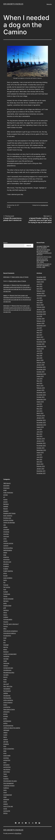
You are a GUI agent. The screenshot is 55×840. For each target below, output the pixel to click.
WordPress (18, 833)
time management (8, 783)
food (4, 589)
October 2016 (40, 344)
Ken (9, 207)
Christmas (6, 531)
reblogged (6, 730)
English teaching (8, 571)
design (5, 552)
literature (5, 651)
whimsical (6, 799)
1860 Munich (7, 483)
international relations (9, 633)
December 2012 (41, 443)
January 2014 (40, 418)
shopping (6, 744)
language (6, 645)
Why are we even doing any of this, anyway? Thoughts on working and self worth (44, 252)
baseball (5, 506)
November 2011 (41, 473)
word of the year (8, 806)
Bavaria (5, 508)
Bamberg (6, 504)
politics (5, 723)
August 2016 (40, 348)
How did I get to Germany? (11, 624)
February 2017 (41, 339)
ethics (5, 573)
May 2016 (39, 355)
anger (5, 490)
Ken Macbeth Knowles (13, 4)
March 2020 (40, 305)
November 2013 (41, 422)
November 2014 (41, 395)
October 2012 (40, 448)
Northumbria (7, 691)
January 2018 (40, 323)
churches (6, 534)
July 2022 (39, 284)
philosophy (6, 711)
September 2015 (41, 374)
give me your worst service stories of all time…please (42, 260)
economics (6, 559)
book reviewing (7, 515)
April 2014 (39, 411)
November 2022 (41, 277)
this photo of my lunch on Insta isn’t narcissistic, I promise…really (44, 265)
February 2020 (41, 307)
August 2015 (40, 376)
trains (5, 790)
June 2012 (39, 457)
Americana (6, 488)
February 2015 (41, 388)
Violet (5, 797)
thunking (5, 778)
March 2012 (40, 464)
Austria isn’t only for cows (44, 257)
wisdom (5, 804)
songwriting (6, 760)
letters (5, 649)
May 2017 (39, 332)
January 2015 (40, 390)
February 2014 (41, 415)
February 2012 (41, 466)
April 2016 (39, 358)
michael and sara (8, 668)
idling (4, 628)
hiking (5, 612)
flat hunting (6, 587)
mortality (6, 675)
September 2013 (41, 425)
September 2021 (41, 295)
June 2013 (39, 431)
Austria (5, 499)
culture (5, 541)
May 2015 (39, 381)
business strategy (8, 520)
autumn (5, 502)
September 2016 (41, 346)
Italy (4, 640)
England (5, 568)
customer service (8, 543)
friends (5, 596)
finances (5, 585)
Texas (5, 774)
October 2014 (40, 397)
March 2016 (40, 360)
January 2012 (40, 468)
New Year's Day (7, 686)
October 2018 (40, 318)
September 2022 (41, 279)
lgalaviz (5, 295)
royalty (5, 735)
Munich (5, 677)
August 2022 (40, 281)
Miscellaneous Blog (8, 672)
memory (5, 665)
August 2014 (40, 401)
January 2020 (40, 309)
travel (5, 792)
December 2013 (41, 420)
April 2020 (39, 302)
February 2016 (41, 362)
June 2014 (40, 406)
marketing (6, 656)
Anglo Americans (8, 492)
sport (4, 762)
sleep (4, 751)
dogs (4, 555)
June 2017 (39, 330)
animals (5, 495)
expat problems (7, 578)
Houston (5, 621)
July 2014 (39, 404)
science (5, 739)
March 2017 (40, 337)
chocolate (6, 529)
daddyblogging (7, 550)
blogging (5, 511)
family (5, 580)
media (5, 661)
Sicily (4, 746)
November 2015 (41, 369)
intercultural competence (10, 631)
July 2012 (39, 454)
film (4, 582)
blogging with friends (9, 513)
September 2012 (41, 450)
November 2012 (41, 445)
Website (49, 4)
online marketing (8, 700)
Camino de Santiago (9, 522)
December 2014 (41, 392)
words (5, 808)
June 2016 (39, 353)
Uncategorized (44, 205)
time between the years (10, 781)
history (5, 615)
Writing (5, 813)
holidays (5, 617)
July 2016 (39, 351)
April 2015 (39, 383)
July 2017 (39, 328)
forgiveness (6, 594)
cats (4, 525)
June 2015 (39, 378)
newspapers (6, 688)
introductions (7, 635)
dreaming (6, 557)
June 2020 (40, 300)
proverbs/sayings (8, 725)
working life (6, 811)
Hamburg (6, 610)
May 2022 (39, 286)
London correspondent (9, 654)
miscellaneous (7, 670)
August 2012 (40, 452)
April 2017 (39, 335)
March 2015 (40, 385)
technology (6, 771)
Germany (6, 601)
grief (4, 608)
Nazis (5, 681)
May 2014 (39, 408)
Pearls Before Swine (9, 709)
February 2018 (41, 321)
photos (5, 714)
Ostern (5, 705)
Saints (5, 737)
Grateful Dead (7, 605)
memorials (6, 663)
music (5, 679)
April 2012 (39, 461)
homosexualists (7, 619)
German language (8, 598)
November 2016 (41, 341)
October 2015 (40, 371)
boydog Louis (7, 518)
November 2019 (41, 314)
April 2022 (39, 288)
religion (5, 732)
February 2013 (41, 438)
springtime (6, 764)
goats (5, 603)
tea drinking (6, 769)
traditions (6, 788)
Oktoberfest (6, 695)
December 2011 (41, 471)
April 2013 (39, 436)
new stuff (6, 684)
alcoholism (6, 485)
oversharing (6, 707)
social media (6, 755)
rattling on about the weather (11, 728)
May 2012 (39, 459)
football (5, 591)
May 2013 (39, 434)
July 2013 (39, 429)
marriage (5, 658)
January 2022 (40, 293)
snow (4, 753)
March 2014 (40, 413)
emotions (6, 564)
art (4, 497)
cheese (5, 527)
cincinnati (6, 536)
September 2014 (41, 399)
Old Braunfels (7, 698)
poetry (5, 718)
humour (5, 626)
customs (5, 545)
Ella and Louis (7, 561)
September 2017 (41, 325)
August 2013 (40, 427)
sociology (6, 758)
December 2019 (41, 311)
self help (5, 741)
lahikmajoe (6, 277)
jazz (4, 642)
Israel (4, 638)
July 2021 (39, 298)
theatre (5, 776)
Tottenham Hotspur (9, 785)
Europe (5, 575)
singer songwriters (8, 748)
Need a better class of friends (20, 277)
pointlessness (7, 721)
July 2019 (39, 316)
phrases (5, 716)
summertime (6, 767)
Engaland (6, 566)
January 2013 (40, 441)
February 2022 (41, 291)
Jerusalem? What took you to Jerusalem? (43, 247)
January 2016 (40, 365)
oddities (5, 693)
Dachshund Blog (8, 548)
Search (5, 242)
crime (5, 538)
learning (5, 647)
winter (5, 801)
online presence (7, 702)
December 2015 (41, 367)
